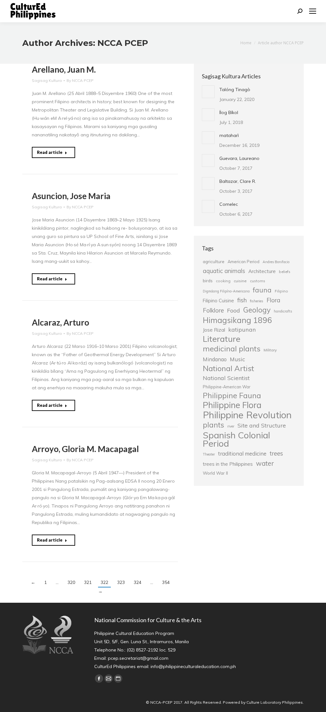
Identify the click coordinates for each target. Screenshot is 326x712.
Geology (257, 310)
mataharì (229, 135)
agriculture (213, 261)
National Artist (228, 368)
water (265, 463)
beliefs (284, 271)
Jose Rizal (214, 330)
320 (71, 582)
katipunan (242, 329)
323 (121, 582)
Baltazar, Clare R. (237, 181)
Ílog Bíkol (228, 112)
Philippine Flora (232, 405)
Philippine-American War (226, 386)
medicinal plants (231, 348)
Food (233, 310)
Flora (273, 300)
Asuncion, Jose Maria (71, 196)
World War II (215, 473)
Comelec (228, 204)
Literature (221, 338)
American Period (243, 261)
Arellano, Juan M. (64, 69)
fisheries (256, 301)
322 (104, 582)
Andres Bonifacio (276, 262)
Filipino (281, 291)
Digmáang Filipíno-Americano (226, 291)
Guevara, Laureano (239, 158)
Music (237, 359)
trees (276, 453)
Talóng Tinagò (234, 89)
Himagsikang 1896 (237, 320)
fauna (262, 290)
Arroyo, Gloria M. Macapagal (85, 449)
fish (242, 300)
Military (270, 350)
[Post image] (208, 91)
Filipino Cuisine (218, 301)
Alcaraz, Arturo (60, 322)
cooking (223, 280)
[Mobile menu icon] (312, 11)
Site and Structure (261, 425)
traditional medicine (242, 453)
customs (257, 280)
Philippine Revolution (247, 415)
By (80, 80)
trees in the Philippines (228, 464)
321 (88, 582)
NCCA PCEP (122, 43)
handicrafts (283, 311)
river (230, 426)
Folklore (213, 310)
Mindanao (215, 359)
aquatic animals (224, 271)
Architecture (262, 271)
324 (137, 582)
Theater (209, 454)
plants (213, 425)
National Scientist (226, 377)
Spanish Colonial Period (236, 439)
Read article (49, 152)
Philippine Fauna (232, 396)
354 (166, 582)
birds (208, 280)
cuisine (240, 280)
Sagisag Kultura (47, 80)
